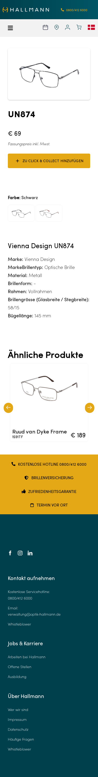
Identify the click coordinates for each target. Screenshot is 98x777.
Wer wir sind (18, 709)
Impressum (17, 719)
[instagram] (20, 553)
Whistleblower (19, 624)
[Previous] (8, 408)
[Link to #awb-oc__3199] (13, 28)
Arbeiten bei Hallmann (26, 656)
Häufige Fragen (21, 739)
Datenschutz (18, 729)
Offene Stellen (19, 666)
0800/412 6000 (20, 598)
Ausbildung (17, 676)
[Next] (89, 408)
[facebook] (10, 553)
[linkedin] (30, 553)
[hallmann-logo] (26, 9)
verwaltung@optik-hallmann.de (34, 614)
